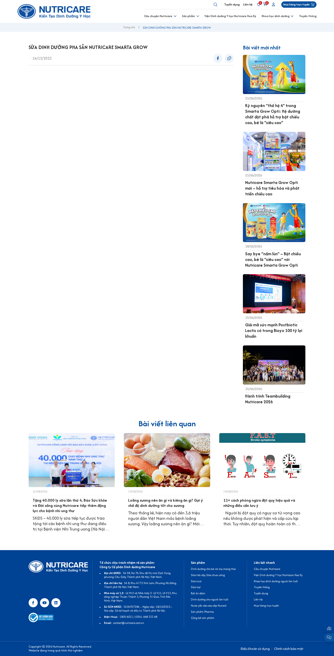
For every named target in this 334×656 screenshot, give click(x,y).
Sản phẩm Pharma (202, 612)
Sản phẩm (188, 16)
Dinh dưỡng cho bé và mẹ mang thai (213, 569)
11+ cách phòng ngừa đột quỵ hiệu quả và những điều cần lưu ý (259, 503)
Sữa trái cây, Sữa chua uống (208, 575)
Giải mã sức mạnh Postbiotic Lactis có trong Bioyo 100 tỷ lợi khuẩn (273, 330)
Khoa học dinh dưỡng (275, 16)
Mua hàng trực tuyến (266, 606)
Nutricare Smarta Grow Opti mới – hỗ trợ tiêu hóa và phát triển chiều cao (272, 188)
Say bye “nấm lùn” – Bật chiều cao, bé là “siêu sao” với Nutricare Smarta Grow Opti (273, 259)
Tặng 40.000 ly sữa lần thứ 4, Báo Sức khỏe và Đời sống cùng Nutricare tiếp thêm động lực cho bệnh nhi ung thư (70, 505)
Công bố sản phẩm (202, 618)
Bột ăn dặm (198, 593)
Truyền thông (308, 16)
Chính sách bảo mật (288, 648)
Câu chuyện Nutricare (158, 16)
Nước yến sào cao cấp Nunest (209, 606)
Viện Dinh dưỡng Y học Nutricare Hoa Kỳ (230, 16)
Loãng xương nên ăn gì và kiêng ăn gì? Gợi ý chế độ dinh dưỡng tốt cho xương (165, 503)
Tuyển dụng (232, 4)
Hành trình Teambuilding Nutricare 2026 (267, 399)
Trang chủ (129, 27)
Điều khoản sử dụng (255, 648)
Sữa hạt (196, 587)
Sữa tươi (196, 581)
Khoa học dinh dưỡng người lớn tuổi (276, 581)
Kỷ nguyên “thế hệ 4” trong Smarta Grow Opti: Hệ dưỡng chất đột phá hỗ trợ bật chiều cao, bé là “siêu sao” (272, 114)
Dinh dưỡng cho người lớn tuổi (209, 599)
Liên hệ (247, 4)
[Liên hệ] (329, 628)
